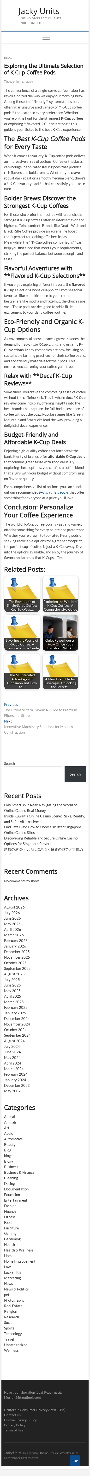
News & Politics (16, 1289)
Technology (13, 1333)
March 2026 (14, 935)
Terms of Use (13, 1430)
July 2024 (12, 1046)
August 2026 (14, 907)
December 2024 (17, 1018)
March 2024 (14, 1068)
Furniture (11, 1228)
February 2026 (16, 940)
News (8, 1283)
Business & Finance (19, 1172)
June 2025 (12, 985)
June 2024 (12, 1052)
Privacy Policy (14, 1425)
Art (6, 1128)
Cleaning (11, 1178)
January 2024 (15, 1080)
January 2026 (15, 946)
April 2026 (12, 929)
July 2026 (12, 912)
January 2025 (15, 1013)
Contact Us (12, 1415)
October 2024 (15, 1029)
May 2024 (12, 1057)
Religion (10, 1311)
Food (8, 1222)
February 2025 (16, 1007)
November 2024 (17, 1024)
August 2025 (14, 974)
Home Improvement (20, 1261)
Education (12, 1194)
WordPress (67, 1453)
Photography (14, 1300)
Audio (8, 1133)
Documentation (16, 1189)
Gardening (12, 1239)
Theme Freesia (49, 1453)
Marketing (12, 1278)
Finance (10, 1211)
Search (9, 763)
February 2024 (16, 1074)
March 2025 (14, 1002)
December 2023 (17, 1085)
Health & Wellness (19, 1250)
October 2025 (15, 963)
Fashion (10, 1206)
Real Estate (13, 1306)
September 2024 (17, 1035)
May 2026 (12, 924)
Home (8, 1255)
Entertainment (15, 1200)
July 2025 (12, 979)
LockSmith (12, 1272)
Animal (9, 1116)
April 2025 (12, 996)
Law (7, 1267)
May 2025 (12, 990)
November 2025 (17, 957)
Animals (10, 1122)
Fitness (10, 1217)
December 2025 (17, 951)
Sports (9, 1328)
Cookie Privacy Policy (20, 1420)
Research (11, 1317)
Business (11, 1167)
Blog (8, 57)
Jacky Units (39, 11)
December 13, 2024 (20, 81)
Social (8, 1322)
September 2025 (17, 968)
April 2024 (12, 1063)
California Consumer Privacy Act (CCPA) (34, 1410)
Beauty (10, 1144)
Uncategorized (15, 1345)
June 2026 (12, 918)
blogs (8, 1155)
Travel (9, 1339)
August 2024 (14, 1041)
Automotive (13, 1139)
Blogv (8, 1161)
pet (6, 1294)
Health (9, 1244)
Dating (9, 1183)
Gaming (10, 1233)
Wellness (11, 1350)
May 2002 (12, 1091)
